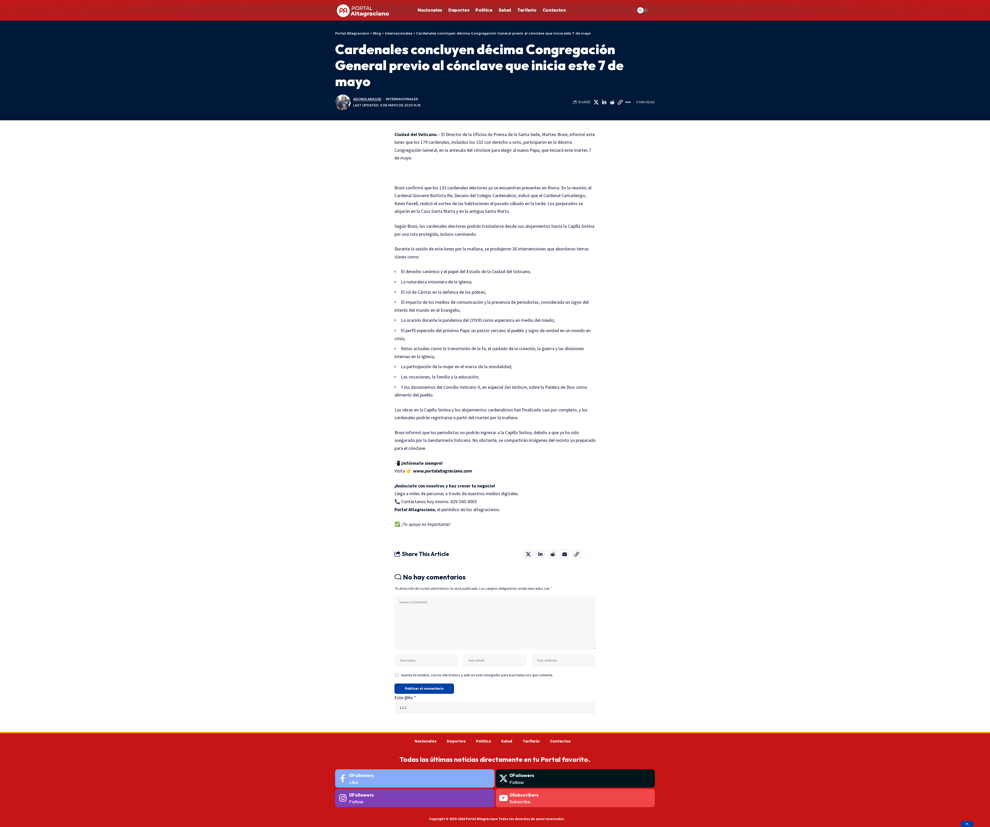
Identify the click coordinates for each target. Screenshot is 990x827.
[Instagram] (414, 798)
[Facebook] (414, 778)
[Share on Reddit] (612, 102)
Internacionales (402, 99)
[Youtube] (575, 798)
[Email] (564, 554)
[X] (575, 778)
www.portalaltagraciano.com (442, 471)
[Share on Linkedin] (604, 102)
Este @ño (405, 698)
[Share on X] (596, 102)
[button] (627, 10)
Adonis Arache (367, 99)
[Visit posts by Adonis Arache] (343, 102)
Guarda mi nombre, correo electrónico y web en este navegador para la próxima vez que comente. (477, 675)
